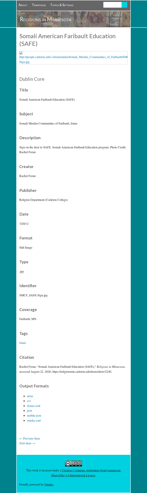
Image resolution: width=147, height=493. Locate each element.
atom (30, 396)
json (29, 410)
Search (124, 5)
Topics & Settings (61, 5)
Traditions (39, 5)
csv (29, 401)
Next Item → (27, 443)
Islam (22, 343)
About (23, 5)
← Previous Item (29, 438)
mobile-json (34, 415)
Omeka (48, 484)
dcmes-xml (33, 406)
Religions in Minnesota (45, 19)
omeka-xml (34, 420)
